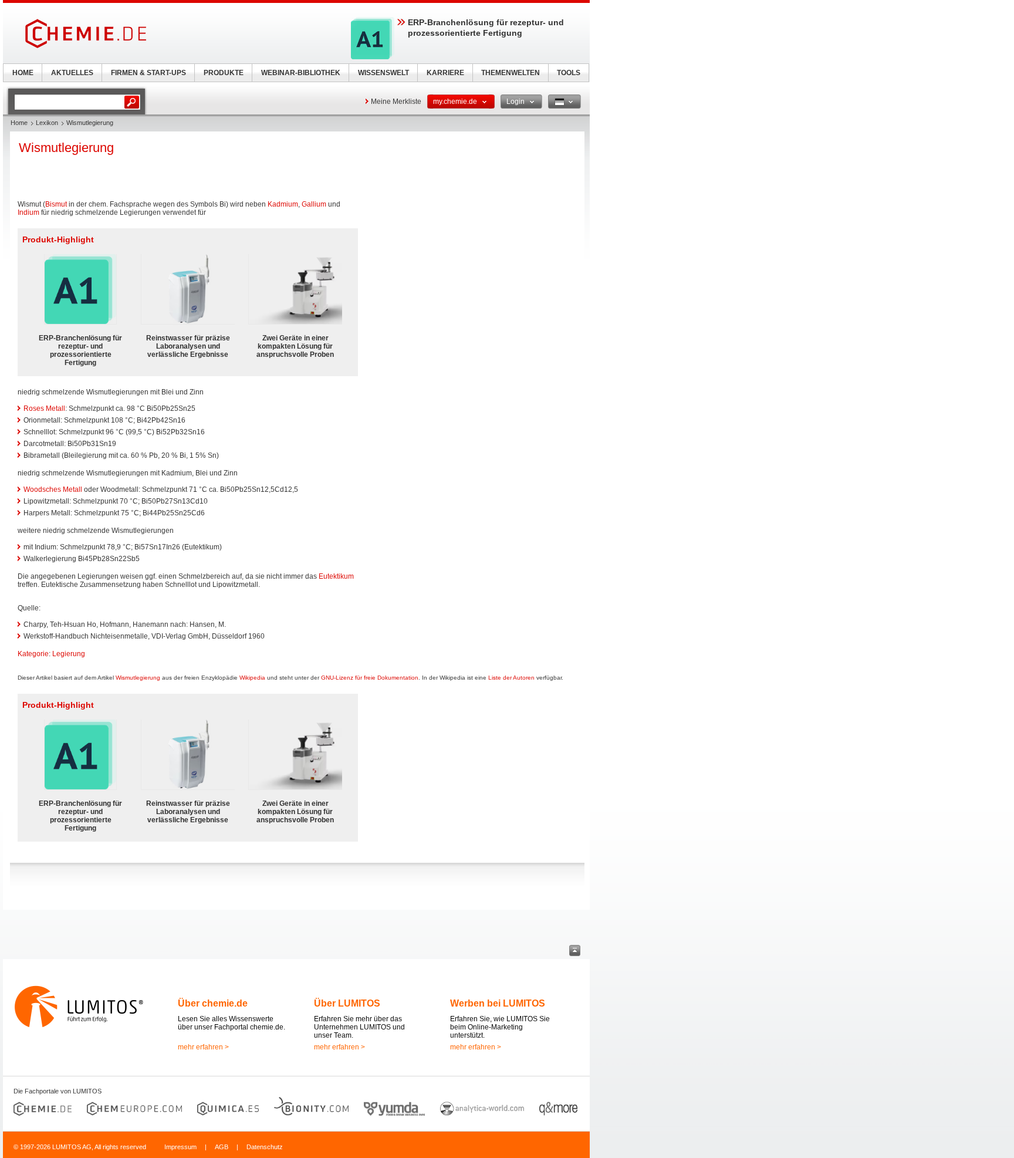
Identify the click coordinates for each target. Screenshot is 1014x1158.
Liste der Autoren (511, 677)
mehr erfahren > (203, 1047)
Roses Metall (44, 408)
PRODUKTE (224, 73)
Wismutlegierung (138, 677)
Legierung (68, 654)
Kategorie (33, 654)
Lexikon (47, 122)
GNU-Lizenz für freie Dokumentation (369, 677)
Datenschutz (264, 1146)
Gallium (314, 204)
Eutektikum (336, 576)
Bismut (56, 204)
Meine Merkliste (396, 101)
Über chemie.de (213, 1003)
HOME (22, 73)
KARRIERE (445, 73)
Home (19, 122)
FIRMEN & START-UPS (148, 73)
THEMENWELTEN (510, 73)
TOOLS (568, 73)
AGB (221, 1146)
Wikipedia (252, 677)
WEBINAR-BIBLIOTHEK (300, 73)
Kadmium (283, 204)
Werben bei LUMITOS (497, 1003)
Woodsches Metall (52, 489)
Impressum (180, 1146)
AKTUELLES (72, 73)
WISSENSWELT (383, 73)
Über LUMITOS (347, 1003)
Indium (28, 212)
